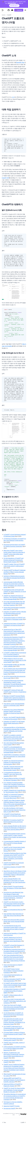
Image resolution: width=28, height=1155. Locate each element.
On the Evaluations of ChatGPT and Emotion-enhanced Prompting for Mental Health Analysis (13, 560)
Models (3, 15)
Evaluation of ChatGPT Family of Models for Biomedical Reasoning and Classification (15, 613)
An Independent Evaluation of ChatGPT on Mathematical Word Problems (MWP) (15, 990)
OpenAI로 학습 (20, 62)
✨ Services (18, 10)
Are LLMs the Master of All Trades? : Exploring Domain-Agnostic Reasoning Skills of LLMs (14, 809)
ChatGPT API (5, 178)
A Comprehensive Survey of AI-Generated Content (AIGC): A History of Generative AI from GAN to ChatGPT (15, 927)
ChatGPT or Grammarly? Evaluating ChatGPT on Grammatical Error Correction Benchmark (14, 796)
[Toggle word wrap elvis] (22, 139)
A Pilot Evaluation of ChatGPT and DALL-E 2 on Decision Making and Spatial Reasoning (15, 1048)
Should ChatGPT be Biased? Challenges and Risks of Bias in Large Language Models (15, 571)
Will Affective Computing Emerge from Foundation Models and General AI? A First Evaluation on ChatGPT (14, 951)
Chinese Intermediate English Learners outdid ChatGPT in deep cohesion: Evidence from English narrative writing (15, 835)
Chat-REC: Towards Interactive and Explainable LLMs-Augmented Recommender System (13, 768)
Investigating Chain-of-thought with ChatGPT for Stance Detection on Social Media (15, 591)
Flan (5, 1122)
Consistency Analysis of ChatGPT (13, 867)
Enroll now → (14, 5)
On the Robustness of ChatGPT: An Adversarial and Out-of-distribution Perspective (13, 1014)
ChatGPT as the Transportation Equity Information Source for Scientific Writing (14, 849)
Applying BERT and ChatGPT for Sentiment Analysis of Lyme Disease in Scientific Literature (14, 1080)
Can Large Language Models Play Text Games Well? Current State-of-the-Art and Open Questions (14, 603)
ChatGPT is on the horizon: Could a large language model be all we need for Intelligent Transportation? (14, 903)
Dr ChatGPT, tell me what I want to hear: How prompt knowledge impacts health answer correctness (15, 985)
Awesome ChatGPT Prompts (12, 1106)
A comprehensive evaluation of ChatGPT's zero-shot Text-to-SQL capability (13, 774)
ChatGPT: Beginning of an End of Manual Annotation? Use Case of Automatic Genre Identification (13, 939)
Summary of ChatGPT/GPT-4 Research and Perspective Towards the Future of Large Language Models (14, 648)
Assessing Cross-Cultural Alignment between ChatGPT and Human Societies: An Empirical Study (14, 711)
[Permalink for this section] (17, 55)
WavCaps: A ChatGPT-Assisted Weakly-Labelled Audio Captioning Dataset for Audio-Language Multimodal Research (14, 697)
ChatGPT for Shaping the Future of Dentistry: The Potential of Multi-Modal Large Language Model (15, 597)
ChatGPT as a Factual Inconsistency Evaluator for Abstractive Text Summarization (13, 762)
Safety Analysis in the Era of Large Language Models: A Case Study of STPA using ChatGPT (15, 660)
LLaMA (22, 1122)
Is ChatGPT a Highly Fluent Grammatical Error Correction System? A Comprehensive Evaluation (15, 654)
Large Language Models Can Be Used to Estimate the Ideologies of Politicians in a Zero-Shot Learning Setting (15, 827)
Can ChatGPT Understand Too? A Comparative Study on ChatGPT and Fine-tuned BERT (14, 1028)
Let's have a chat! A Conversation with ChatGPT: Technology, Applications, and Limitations (15, 1001)
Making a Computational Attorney (13, 909)
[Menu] (25, 10)
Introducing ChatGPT (10, 1108)
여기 (13, 97)
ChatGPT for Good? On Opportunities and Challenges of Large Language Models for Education (14, 1090)
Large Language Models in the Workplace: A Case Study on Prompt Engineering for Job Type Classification (14, 880)
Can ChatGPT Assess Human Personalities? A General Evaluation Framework (13, 970)
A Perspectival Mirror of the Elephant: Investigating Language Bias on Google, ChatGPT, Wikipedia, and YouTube (15, 729)
